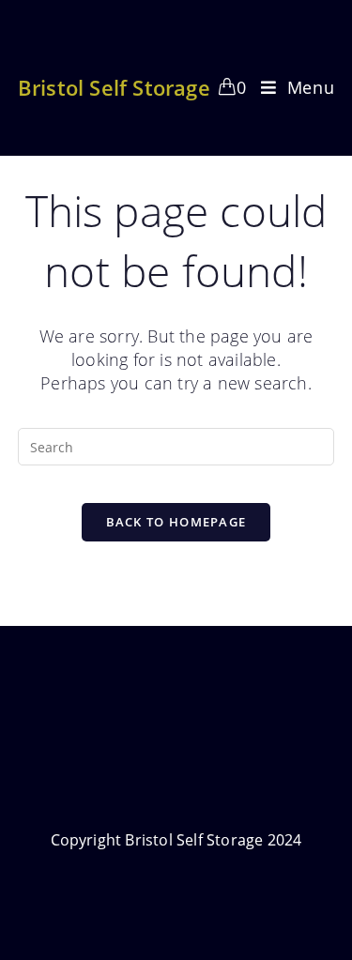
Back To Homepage (176, 521)
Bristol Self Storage (114, 87)
